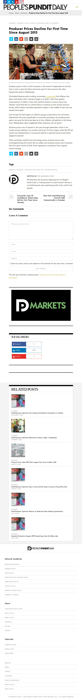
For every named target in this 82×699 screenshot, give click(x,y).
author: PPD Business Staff (39, 23)
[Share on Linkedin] (16, 39)
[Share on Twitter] (11, 39)
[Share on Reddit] (21, 39)
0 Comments (54, 23)
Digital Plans (9, 649)
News (17, 13)
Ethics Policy (9, 573)
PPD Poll (8, 626)
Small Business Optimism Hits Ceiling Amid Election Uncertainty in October (37, 413)
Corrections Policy (11, 581)
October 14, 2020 (16, 439)
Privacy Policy (10, 613)
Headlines (20, 170)
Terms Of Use (9, 617)
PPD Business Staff (45, 176)
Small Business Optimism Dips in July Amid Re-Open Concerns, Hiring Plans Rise (39, 487)
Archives (8, 663)
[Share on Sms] (26, 39)
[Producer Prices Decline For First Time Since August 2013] (15, 179)
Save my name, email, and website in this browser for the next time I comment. (42, 263)
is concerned (51, 96)
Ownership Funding (11, 594)
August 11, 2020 (16, 464)
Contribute (8, 676)
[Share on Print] (36, 39)
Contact (7, 630)
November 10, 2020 (17, 415)
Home (11, 13)
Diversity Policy (10, 586)
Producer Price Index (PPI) (34, 170)
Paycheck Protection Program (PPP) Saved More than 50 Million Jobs (34, 536)
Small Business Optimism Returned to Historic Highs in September (34, 437)
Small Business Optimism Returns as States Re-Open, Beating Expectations (37, 511)
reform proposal (51, 170)
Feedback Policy (10, 568)
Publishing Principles (12, 564)
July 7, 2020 (14, 538)
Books (7, 667)
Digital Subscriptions (12, 680)
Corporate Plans (10, 644)
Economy (24, 13)
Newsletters (9, 653)
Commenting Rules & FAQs (13, 609)
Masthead (8, 622)
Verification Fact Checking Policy (16, 577)
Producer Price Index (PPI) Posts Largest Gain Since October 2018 (33, 462)
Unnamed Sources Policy (13, 590)
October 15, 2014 (22, 23)
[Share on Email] (31, 39)
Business (12, 170)
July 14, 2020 (15, 513)
